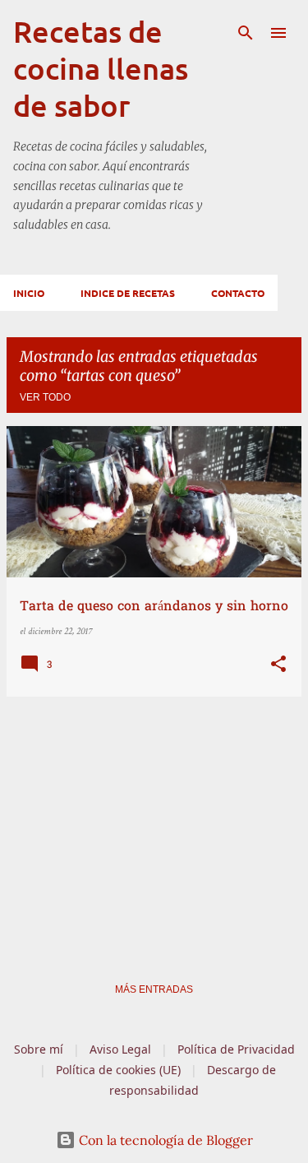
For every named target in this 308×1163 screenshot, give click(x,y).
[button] (278, 665)
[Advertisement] (154, 825)
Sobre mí (38, 1049)
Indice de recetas (127, 292)
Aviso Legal (120, 1049)
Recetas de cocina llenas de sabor (100, 68)
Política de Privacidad (236, 1049)
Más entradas (154, 989)
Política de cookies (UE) (118, 1069)
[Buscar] (245, 33)
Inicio (28, 292)
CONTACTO (237, 292)
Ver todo (45, 397)
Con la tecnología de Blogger (164, 1140)
